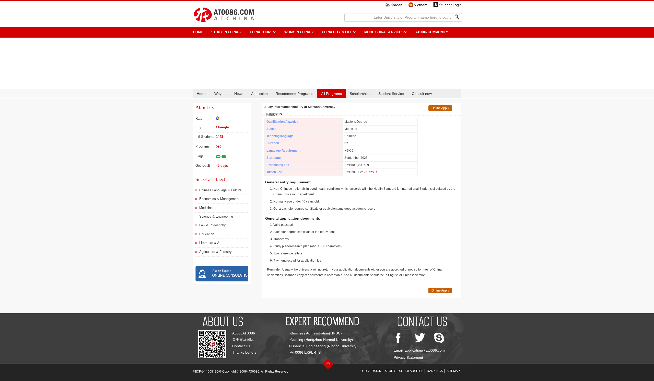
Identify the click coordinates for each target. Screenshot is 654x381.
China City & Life (337, 32)
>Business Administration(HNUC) (315, 333)
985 (218, 156)
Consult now (422, 94)
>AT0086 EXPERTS (305, 352)
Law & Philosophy (212, 225)
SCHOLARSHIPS (411, 371)
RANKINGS (435, 371)
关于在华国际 (243, 340)
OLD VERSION (370, 371)
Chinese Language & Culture (220, 190)
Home (201, 94)
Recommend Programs (294, 94)
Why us (220, 94)
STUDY (390, 371)
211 (223, 156)
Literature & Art (210, 243)
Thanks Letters (244, 352)
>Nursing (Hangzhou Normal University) (321, 340)
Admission (259, 94)
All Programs (331, 94)
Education (206, 234)
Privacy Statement (408, 357)
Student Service (391, 94)
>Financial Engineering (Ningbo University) (323, 346)
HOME (198, 32)
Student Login (450, 5)
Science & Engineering (216, 216)
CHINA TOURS (261, 32)
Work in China (297, 32)
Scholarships (360, 94)
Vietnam (420, 5)
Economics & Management (219, 199)
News (238, 94)
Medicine (206, 208)
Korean (396, 5)
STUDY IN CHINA (224, 32)
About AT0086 (243, 333)
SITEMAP (453, 371)
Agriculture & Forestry (215, 252)
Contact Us (241, 346)
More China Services (384, 32)
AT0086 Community (431, 32)
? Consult (370, 172)
